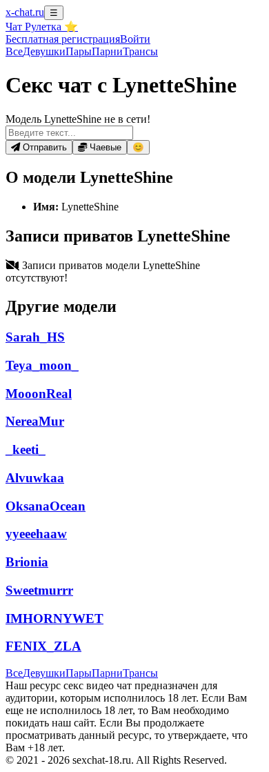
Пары (79, 51)
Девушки (44, 51)
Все (14, 51)
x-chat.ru (25, 12)
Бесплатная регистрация (63, 39)
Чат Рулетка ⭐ (42, 26)
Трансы (140, 51)
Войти (135, 39)
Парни (107, 51)
